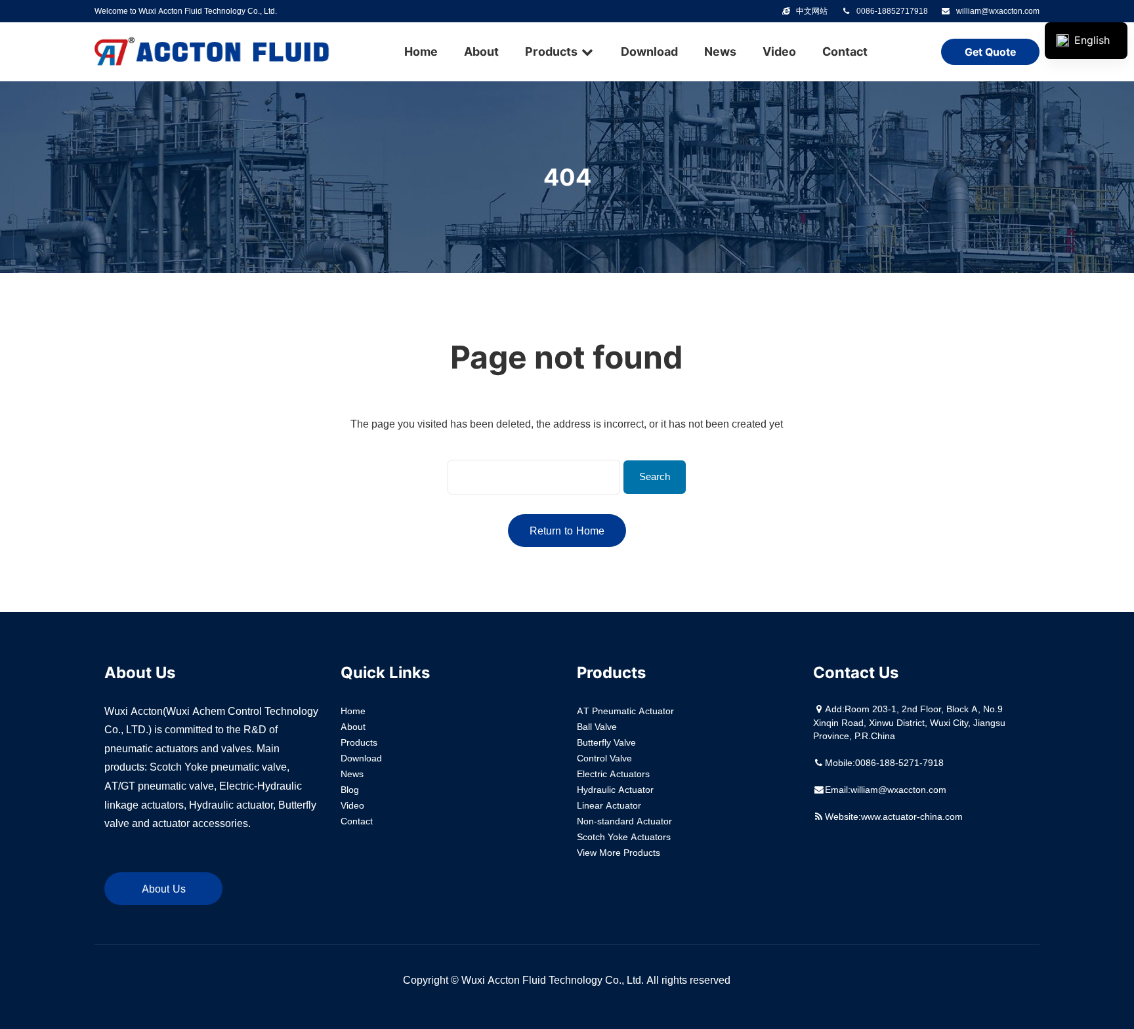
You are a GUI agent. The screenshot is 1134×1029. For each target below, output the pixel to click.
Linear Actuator (609, 805)
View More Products (618, 852)
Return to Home (567, 530)
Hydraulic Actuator (615, 789)
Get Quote (990, 52)
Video (779, 51)
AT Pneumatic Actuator (625, 711)
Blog (350, 789)
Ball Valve (597, 726)
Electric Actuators (613, 774)
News (720, 51)
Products (552, 51)
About (481, 51)
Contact (845, 51)
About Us (164, 888)
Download (649, 51)
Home (421, 51)
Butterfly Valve (606, 742)
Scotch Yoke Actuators (624, 837)
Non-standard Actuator (624, 821)
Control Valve (604, 758)
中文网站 (812, 11)
